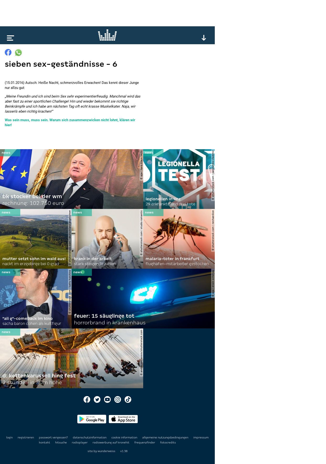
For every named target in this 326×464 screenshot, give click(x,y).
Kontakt (45, 442)
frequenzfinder (145, 442)
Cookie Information (124, 437)
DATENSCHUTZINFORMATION (90, 437)
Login (9, 437)
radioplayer (80, 442)
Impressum (201, 437)
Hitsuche (61, 442)
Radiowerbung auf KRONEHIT (111, 442)
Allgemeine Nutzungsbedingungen (165, 437)
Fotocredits (168, 442)
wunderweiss (106, 451)
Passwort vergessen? (53, 437)
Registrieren (26, 437)
